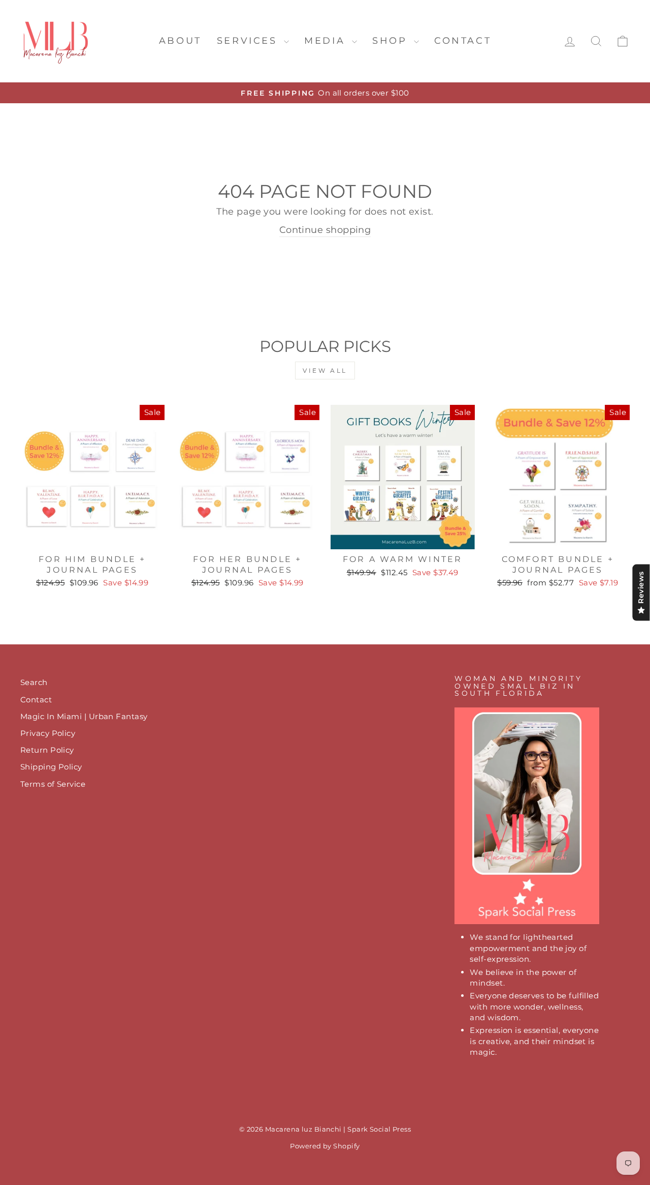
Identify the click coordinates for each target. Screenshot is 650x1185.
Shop (391, 40)
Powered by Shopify (325, 1146)
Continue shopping (325, 229)
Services (249, 40)
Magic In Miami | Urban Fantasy (84, 716)
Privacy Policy (47, 733)
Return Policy (47, 750)
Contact (462, 40)
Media (326, 40)
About (180, 40)
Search (34, 682)
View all (325, 370)
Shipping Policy (51, 767)
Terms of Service (52, 784)
